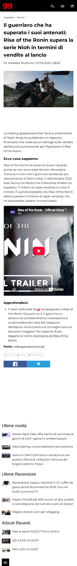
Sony (22, 354)
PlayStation (37, 354)
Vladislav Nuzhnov (21, 63)
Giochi (10, 354)
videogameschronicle (28, 346)
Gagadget (7, 5)
